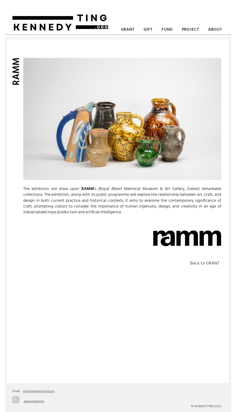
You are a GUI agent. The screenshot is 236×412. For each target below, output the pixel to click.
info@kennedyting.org (38, 391)
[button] (190, 30)
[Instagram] (15, 399)
